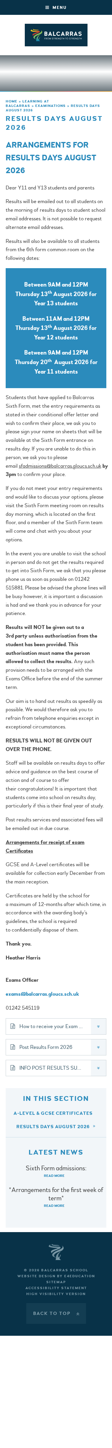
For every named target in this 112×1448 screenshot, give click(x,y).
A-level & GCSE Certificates (53, 1113)
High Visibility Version (56, 1294)
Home (11, 101)
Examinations (50, 106)
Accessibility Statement (56, 1288)
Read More (54, 1176)
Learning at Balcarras (27, 103)
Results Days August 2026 (53, 1127)
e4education (79, 1276)
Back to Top (57, 1313)
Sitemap (56, 1282)
